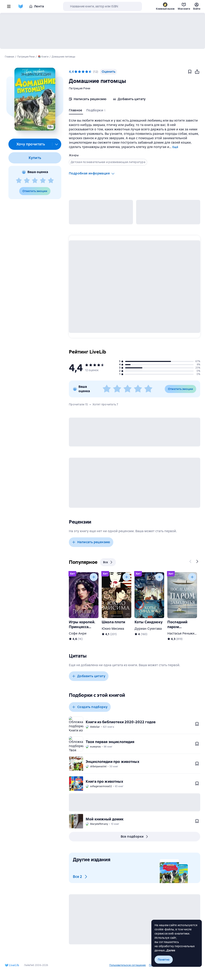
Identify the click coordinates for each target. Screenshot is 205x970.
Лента (39, 6)
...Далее (170, 950)
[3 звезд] (35, 180)
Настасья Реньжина (182, 633)
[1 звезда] (19, 180)
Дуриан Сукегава (148, 629)
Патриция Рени (79, 88)
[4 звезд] (43, 180)
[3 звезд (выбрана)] (83, 71)
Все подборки (132, 836)
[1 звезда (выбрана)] (75, 71)
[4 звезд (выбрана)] (86, 71)
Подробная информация (89, 173)
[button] (34, 99)
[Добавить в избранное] (190, 72)
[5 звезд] (51, 180)
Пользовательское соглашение (127, 965)
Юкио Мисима (113, 629)
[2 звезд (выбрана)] (79, 71)
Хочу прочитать (30, 144)
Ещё (175, 147)
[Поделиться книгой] (197, 72)
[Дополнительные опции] (56, 144)
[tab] (76, 111)
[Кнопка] (190, 561)
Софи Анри (77, 633)
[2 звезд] (27, 180)
